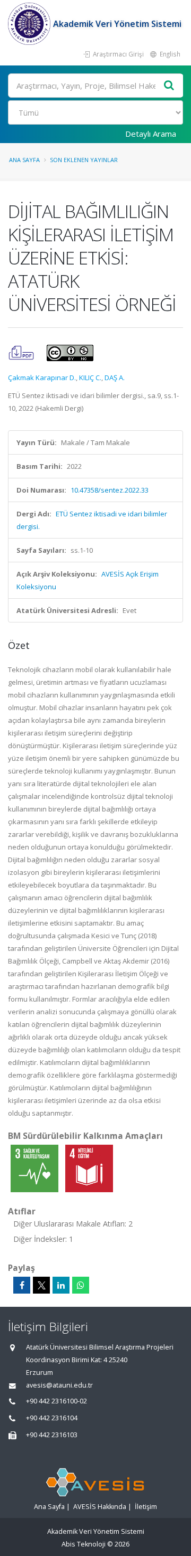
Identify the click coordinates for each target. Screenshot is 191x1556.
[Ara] (169, 86)
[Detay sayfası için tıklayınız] (35, 1168)
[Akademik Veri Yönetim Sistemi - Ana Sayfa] (30, 24)
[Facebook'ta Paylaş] (21, 1285)
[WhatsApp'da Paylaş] (80, 1285)
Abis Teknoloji (84, 1544)
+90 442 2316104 (51, 1417)
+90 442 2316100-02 (56, 1401)
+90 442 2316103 (51, 1434)
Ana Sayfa (24, 160)
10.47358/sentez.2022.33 (110, 490)
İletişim (146, 1506)
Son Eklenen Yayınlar (84, 160)
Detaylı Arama (150, 133)
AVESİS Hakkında (99, 1506)
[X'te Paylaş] (41, 1285)
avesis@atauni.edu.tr (59, 1385)
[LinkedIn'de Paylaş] (61, 1285)
